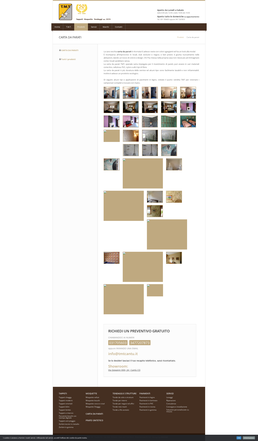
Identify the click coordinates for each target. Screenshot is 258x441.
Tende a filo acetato (121, 410)
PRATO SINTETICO (94, 420)
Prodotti (81, 27)
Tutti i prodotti (68, 59)
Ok (239, 438)
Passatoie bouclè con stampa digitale (67, 417)
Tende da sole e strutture (123, 397)
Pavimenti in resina (147, 406)
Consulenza (171, 403)
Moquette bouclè (93, 400)
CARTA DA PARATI (69, 50)
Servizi (94, 27)
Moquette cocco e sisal (95, 403)
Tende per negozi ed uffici (123, 403)
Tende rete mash (120, 406)
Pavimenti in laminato (148, 400)
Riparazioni (171, 400)
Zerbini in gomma (66, 427)
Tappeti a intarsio (66, 413)
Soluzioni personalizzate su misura (177, 410)
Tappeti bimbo (65, 410)
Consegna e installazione (176, 406)
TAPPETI (63, 393)
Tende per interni (120, 400)
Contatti (118, 27)
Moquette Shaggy (93, 406)
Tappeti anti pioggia (67, 421)
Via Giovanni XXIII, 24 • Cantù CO (124, 370)
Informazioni (249, 438)
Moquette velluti (92, 397)
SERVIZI (170, 393)
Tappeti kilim (64, 406)
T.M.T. (68, 27)
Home (57, 27)
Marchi (106, 27)
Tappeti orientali (65, 403)
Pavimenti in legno (147, 397)
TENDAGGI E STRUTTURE (124, 393)
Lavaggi (169, 397)
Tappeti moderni (66, 400)
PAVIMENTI (144, 393)
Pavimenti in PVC (146, 403)
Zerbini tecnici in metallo (69, 424)
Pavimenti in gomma (147, 410)
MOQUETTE (91, 393)
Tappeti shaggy (65, 397)
